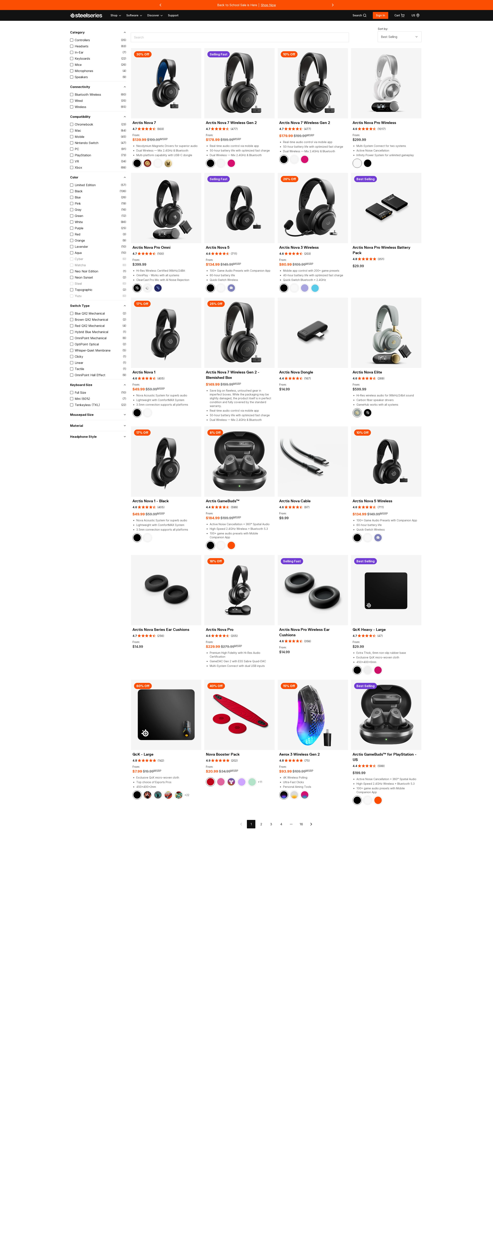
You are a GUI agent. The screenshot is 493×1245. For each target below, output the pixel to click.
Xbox (78, 167)
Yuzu (78, 296)
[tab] (360, 15)
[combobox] (399, 37)
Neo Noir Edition (86, 271)
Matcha (80, 265)
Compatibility (80, 117)
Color (74, 177)
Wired (79, 101)
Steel (78, 284)
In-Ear (79, 52)
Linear (79, 363)
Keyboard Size (81, 385)
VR (77, 161)
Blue (78, 197)
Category (77, 32)
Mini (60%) (82, 399)
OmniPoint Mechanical (90, 338)
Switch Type (80, 306)
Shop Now (268, 5)
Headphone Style (83, 437)
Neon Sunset (84, 277)
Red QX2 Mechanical (90, 326)
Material (76, 426)
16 (301, 824)
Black (79, 191)
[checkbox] (71, 40)
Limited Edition (85, 185)
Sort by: (383, 28)
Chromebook (84, 124)
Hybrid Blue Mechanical (91, 332)
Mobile (79, 137)
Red (77, 234)
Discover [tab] (153, 15)
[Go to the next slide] (332, 5)
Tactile (79, 369)
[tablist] (137, 15)
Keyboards (82, 58)
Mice (78, 65)
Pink (78, 203)
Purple (79, 228)
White (79, 222)
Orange (80, 240)
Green (79, 216)
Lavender (81, 247)
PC (77, 149)
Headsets (81, 46)
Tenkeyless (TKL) (87, 405)
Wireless (80, 107)
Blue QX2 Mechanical (90, 313)
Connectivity (80, 87)
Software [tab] (132, 15)
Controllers (82, 40)
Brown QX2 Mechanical (91, 320)
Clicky (79, 356)
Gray (78, 210)
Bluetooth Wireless (88, 94)
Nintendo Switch (86, 143)
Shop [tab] (114, 15)
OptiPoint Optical (87, 344)
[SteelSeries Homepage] (88, 15)
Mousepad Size (82, 415)
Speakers (81, 77)
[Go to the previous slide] (160, 5)
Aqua (78, 253)
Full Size (80, 392)
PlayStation (83, 155)
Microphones (84, 71)
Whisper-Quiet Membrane (93, 350)
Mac (78, 130)
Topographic (83, 290)
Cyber (79, 259)
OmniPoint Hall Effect (90, 375)
